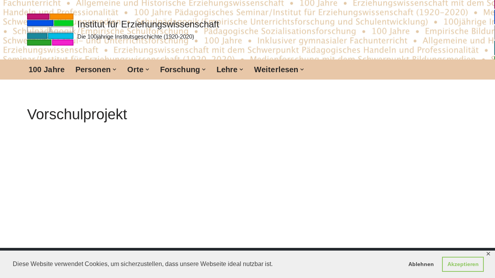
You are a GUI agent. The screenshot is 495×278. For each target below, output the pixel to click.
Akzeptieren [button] (463, 264)
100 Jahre (47, 69)
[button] (114, 69)
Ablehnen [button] (421, 264)
